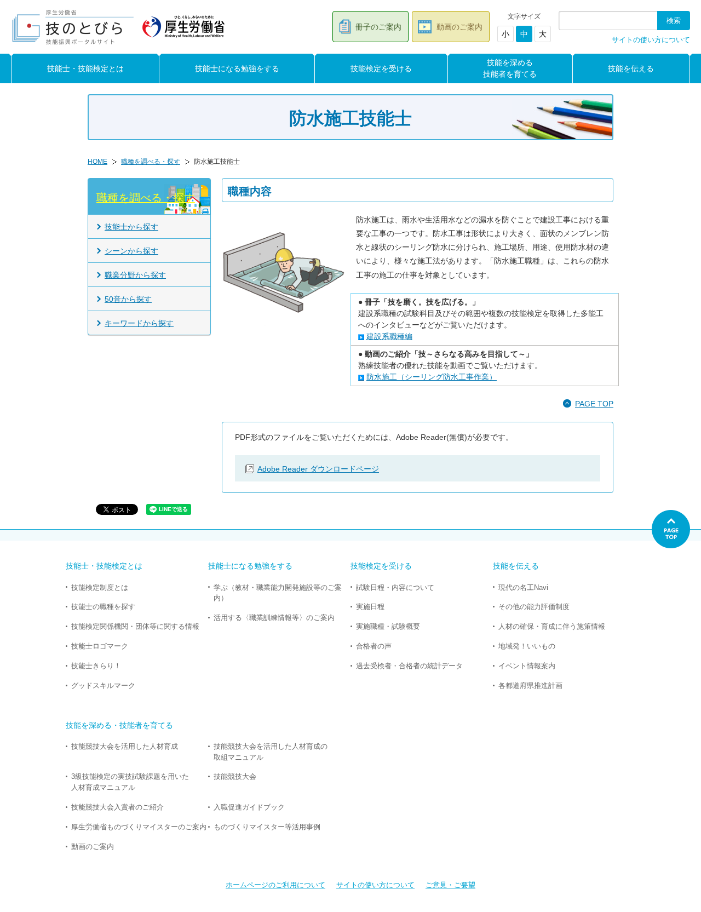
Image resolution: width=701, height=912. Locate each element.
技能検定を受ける (381, 68)
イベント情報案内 (526, 666)
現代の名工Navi (523, 587)
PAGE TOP (594, 403)
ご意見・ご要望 (450, 885)
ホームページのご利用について (275, 885)
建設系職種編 (389, 336)
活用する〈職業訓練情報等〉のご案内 (274, 617)
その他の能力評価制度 (534, 607)
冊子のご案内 (378, 26)
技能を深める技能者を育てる (510, 68)
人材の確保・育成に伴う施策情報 (551, 626)
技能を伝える (631, 68)
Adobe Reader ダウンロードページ (318, 468)
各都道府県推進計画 (530, 685)
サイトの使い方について (651, 40)
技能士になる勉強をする (237, 68)
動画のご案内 (459, 26)
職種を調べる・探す (150, 161)
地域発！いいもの (526, 646)
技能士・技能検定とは (85, 68)
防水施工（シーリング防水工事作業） (431, 376)
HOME (97, 161)
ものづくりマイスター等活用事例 (267, 827)
